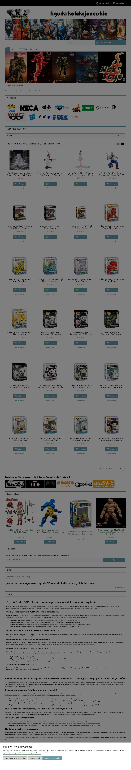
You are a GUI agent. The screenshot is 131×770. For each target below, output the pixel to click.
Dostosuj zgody (35, 758)
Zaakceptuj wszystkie (52, 758)
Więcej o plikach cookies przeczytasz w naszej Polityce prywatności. (22, 754)
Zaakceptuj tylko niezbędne (15, 758)
